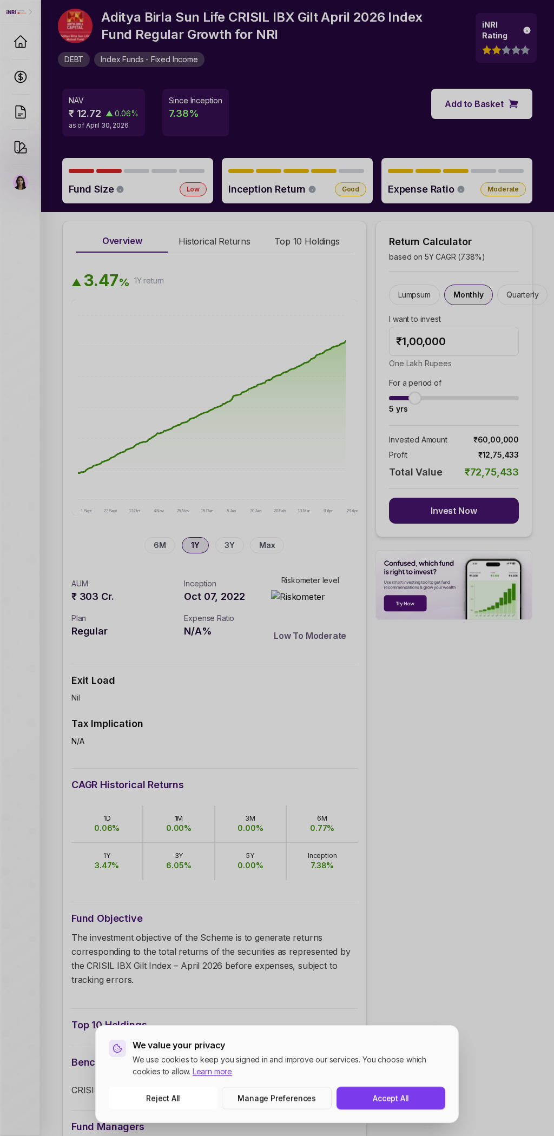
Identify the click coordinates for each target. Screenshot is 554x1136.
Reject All (163, 1097)
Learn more (212, 1071)
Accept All (391, 1097)
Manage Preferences (277, 1097)
